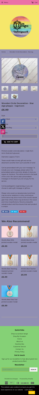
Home (4, 52)
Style (3, 116)
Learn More (28, 390)
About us (19, 341)
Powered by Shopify (26, 378)
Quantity (5, 133)
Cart (36, 2)
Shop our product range (19, 334)
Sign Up (33, 369)
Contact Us (19, 349)
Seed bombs (19, 344)
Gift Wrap (5, 124)
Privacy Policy (19, 352)
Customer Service (19, 346)
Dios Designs (13, 378)
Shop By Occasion (19, 336)
